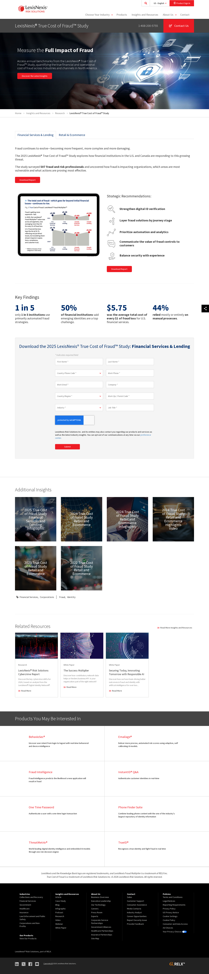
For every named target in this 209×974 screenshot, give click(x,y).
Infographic (60, 908)
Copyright (48, 963)
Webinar (59, 924)
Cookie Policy (169, 920)
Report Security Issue (137, 920)
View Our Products (28, 938)
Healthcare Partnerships (102, 930)
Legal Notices (169, 901)
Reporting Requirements (174, 904)
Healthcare (25, 908)
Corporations (47, 597)
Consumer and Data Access (175, 924)
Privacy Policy (169, 908)
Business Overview (100, 897)
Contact (184, 14)
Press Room (96, 912)
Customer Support (135, 901)
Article (58, 897)
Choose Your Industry (97, 14)
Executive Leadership (101, 901)
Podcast (59, 912)
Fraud (62, 597)
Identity (71, 597)
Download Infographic (35, 519)
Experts (94, 916)
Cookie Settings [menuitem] (170, 916)
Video (58, 920)
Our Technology (98, 904)
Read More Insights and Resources (176, 627)
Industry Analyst (134, 912)
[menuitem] (121, 15)
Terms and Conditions (173, 897)
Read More (26, 690)
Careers (95, 908)
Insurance (24, 912)
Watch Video (174, 534)
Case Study (60, 901)
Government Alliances (101, 927)
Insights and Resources (145, 14)
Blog (57, 904)
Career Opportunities (137, 916)
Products (121, 14)
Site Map (95, 938)
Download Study (82, 530)
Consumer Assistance (137, 904)
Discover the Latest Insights (34, 76)
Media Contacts (134, 908)
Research (59, 916)
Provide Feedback (135, 924)
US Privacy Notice (171, 912)
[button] (79, 373)
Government (25, 904)
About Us (168, 14)
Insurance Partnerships (101, 934)
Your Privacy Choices (172, 931)
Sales (129, 897)
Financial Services (29, 597)
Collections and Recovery (31, 897)
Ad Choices (168, 927)
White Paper (60, 927)
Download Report (27, 180)
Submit (67, 446)
